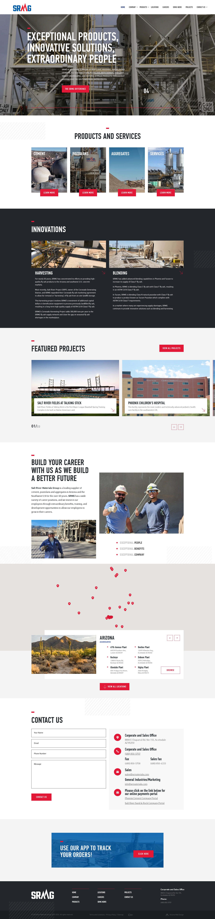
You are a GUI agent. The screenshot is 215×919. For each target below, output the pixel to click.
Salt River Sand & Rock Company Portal (144, 803)
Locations (155, 7)
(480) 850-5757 (132, 754)
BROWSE (170, 670)
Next (178, 89)
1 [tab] (75, 422)
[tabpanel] (75, 388)
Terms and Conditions (97, 915)
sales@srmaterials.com (137, 774)
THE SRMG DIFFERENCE (75, 88)
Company (132, 7)
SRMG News (177, 7)
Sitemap (120, 915)
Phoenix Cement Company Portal (141, 798)
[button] (109, 618)
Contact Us (201, 7)
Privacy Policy (111, 915)
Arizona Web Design (177, 915)
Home (123, 7)
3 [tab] (80, 422)
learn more (49, 192)
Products (143, 7)
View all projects (171, 348)
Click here (143, 853)
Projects (189, 7)
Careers (165, 7)
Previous (167, 89)
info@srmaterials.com (136, 784)
